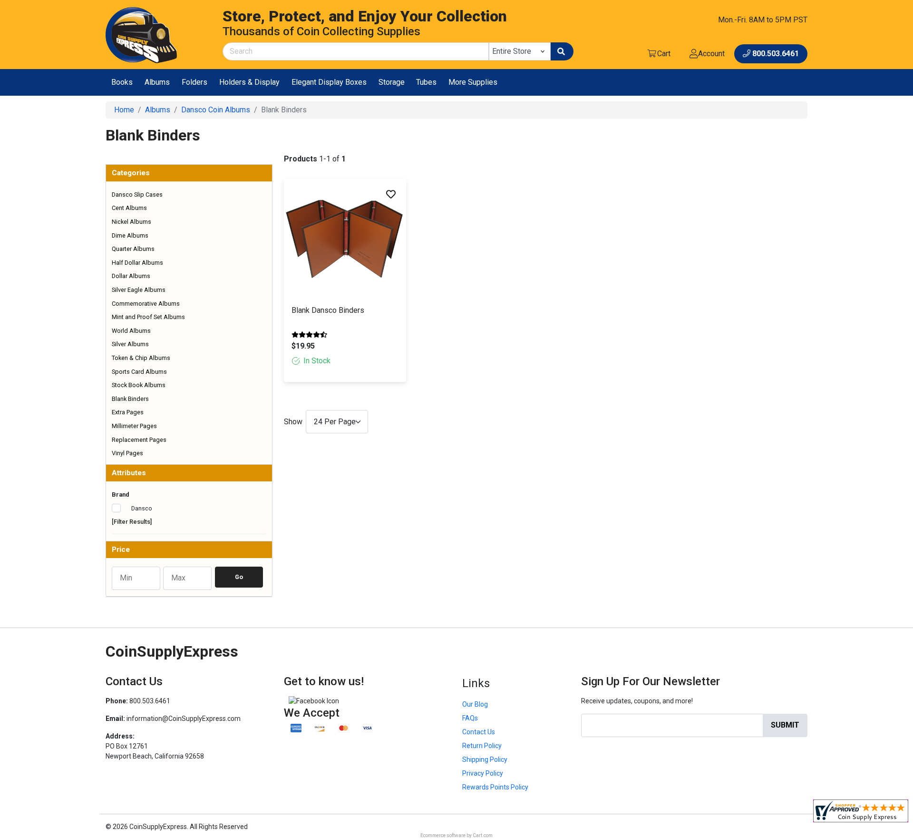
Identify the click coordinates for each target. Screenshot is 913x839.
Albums (157, 82)
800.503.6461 (149, 701)
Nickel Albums (131, 221)
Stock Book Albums (138, 385)
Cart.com (483, 835)
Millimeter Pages (134, 425)
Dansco (141, 508)
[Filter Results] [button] (132, 521)
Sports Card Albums (139, 371)
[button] (189, 173)
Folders (194, 82)
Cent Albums (129, 207)
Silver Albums (130, 344)
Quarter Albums (133, 248)
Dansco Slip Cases (137, 194)
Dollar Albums (131, 276)
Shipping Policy (484, 759)
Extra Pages (128, 412)
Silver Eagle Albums (138, 289)
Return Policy (482, 745)
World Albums (131, 330)
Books (122, 82)
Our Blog (475, 704)
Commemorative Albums (146, 303)
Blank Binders (130, 398)
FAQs (470, 718)
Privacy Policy (482, 773)
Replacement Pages (139, 439)
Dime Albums (130, 235)
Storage (392, 82)
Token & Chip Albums (141, 357)
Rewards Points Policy (495, 787)
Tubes (426, 82)
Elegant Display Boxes (329, 82)
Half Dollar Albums (137, 262)
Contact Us (478, 732)
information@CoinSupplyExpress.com (183, 718)
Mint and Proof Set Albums (148, 316)
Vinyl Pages (127, 453)
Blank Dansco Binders (327, 310)
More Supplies (472, 82)
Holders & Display (249, 82)
